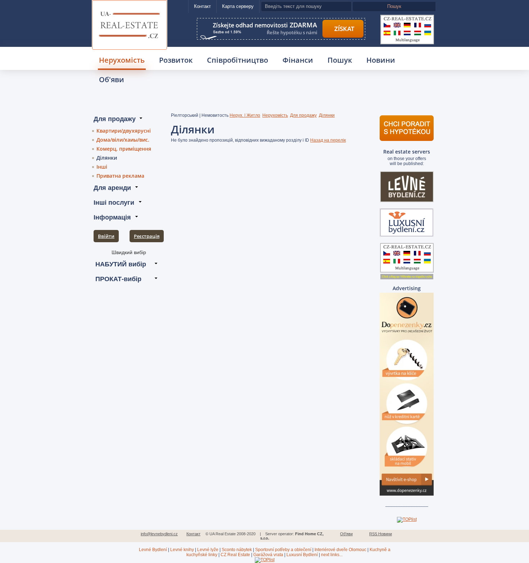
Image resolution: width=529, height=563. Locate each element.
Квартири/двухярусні (123, 130)
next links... (332, 554)
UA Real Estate (129, 9)
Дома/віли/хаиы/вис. (122, 139)
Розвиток (176, 60)
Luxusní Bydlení (302, 554)
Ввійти (106, 236)
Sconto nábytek (237, 549)
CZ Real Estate (235, 554)
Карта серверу (238, 6)
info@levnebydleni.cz (159, 534)
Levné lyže (207, 549)
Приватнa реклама (120, 175)
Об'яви (111, 79)
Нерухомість (122, 60)
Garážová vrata (268, 554)
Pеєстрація (146, 236)
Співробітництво (237, 60)
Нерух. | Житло (245, 115)
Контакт (202, 6)
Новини (380, 60)
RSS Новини (380, 534)
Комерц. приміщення (123, 148)
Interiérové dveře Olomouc (340, 549)
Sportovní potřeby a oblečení (283, 549)
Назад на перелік (328, 140)
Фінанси (297, 60)
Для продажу (303, 115)
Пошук (339, 60)
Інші (101, 166)
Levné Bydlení (153, 549)
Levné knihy (182, 549)
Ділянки (106, 157)
